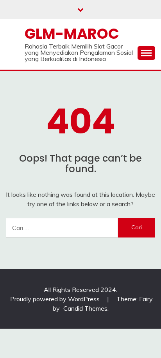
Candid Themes (85, 308)
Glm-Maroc (72, 33)
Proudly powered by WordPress (55, 299)
